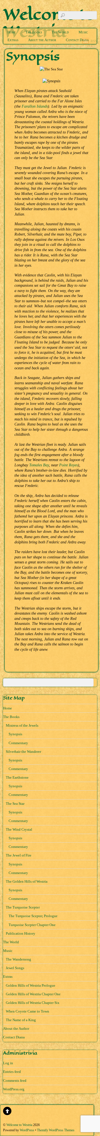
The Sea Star (15, 803)
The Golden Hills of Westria (27, 881)
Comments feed (14, 1080)
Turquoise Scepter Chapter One (32, 925)
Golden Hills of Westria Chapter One (33, 994)
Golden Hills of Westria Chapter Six (32, 1003)
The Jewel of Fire (18, 855)
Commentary (18, 743)
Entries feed (12, 1072)
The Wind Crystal (19, 829)
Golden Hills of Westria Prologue (30, 985)
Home (12, 32)
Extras (13, 40)
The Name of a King (21, 1020)
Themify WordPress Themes (55, 1130)
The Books (34, 32)
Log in (8, 1063)
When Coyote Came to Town (27, 1011)
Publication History (20, 933)
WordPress (27, 1130)
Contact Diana (77, 40)
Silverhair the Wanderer (23, 751)
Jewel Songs (15, 968)
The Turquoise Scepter (23, 907)
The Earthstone (17, 777)
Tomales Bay (39, 465)
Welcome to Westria (19, 1125)
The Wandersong (18, 959)
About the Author (42, 40)
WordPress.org (13, 1089)
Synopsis (15, 734)
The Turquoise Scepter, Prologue (33, 916)
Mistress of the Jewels (22, 725)
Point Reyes (68, 465)
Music (83, 32)
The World (60, 32)
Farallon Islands (35, 106)
